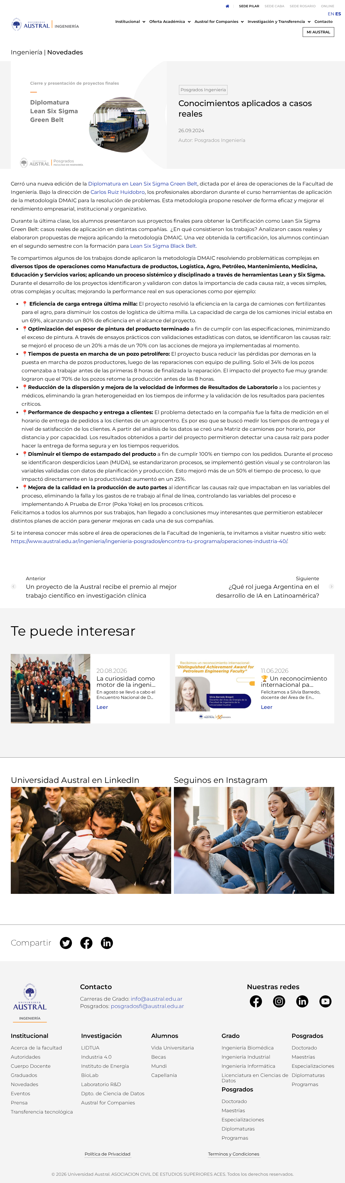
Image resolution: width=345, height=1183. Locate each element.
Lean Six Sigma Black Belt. (164, 246)
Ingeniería (27, 52)
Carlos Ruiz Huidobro (118, 192)
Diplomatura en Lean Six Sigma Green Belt (142, 184)
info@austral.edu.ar (156, 999)
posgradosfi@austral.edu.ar (147, 1006)
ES (338, 13)
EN (331, 13)
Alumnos (164, 1036)
